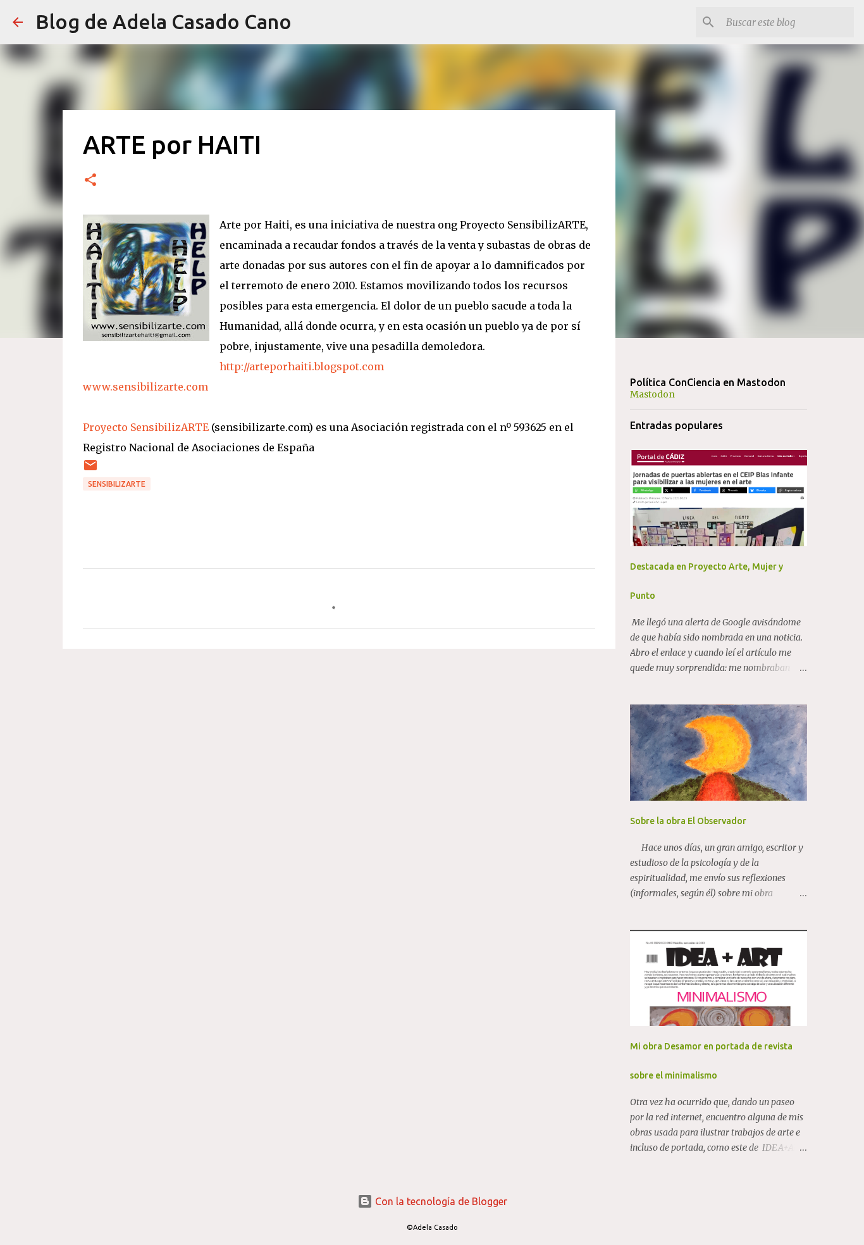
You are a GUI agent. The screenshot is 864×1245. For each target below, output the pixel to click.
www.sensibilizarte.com (145, 386)
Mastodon (652, 394)
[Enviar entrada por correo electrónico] (90, 470)
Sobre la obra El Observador (688, 821)
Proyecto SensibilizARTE (146, 427)
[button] (90, 180)
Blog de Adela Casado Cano (163, 21)
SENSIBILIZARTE (116, 484)
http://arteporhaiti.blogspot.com (301, 366)
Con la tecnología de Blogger (440, 1201)
